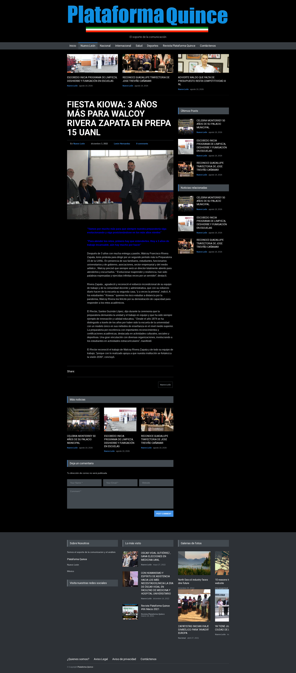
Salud (139, 45)
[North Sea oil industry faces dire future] (194, 563)
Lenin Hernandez (122, 143)
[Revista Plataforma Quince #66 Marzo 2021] (130, 612)
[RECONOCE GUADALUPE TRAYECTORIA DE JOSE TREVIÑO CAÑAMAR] (148, 63)
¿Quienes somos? (78, 659)
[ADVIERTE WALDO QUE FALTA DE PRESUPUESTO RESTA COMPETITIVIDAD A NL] (203, 63)
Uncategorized (221, 588)
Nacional (105, 45)
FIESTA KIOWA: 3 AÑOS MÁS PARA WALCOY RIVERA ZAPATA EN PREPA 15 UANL (119, 118)
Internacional (123, 45)
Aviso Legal (101, 659)
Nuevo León (88, 45)
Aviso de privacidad (124, 659)
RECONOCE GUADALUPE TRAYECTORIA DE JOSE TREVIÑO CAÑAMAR (154, 439)
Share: (71, 371)
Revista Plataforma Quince (179, 45)
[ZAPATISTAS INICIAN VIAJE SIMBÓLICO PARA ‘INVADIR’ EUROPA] (194, 605)
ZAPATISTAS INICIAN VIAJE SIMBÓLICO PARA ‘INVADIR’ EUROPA (193, 630)
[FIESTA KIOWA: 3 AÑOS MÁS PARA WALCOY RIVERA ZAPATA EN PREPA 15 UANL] (120, 184)
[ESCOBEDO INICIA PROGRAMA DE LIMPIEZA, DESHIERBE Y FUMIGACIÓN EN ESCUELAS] (92, 63)
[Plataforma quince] (148, 27)
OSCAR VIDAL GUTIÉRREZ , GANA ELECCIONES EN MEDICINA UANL (156, 556)
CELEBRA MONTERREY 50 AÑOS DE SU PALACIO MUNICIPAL (81, 439)
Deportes (152, 45)
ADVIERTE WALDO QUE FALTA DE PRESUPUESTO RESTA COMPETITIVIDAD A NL (202, 81)
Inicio (72, 45)
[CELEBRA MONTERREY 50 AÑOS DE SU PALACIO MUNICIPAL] (83, 419)
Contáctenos (208, 45)
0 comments (142, 143)
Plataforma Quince (85, 667)
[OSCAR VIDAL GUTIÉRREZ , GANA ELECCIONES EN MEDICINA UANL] (130, 559)
